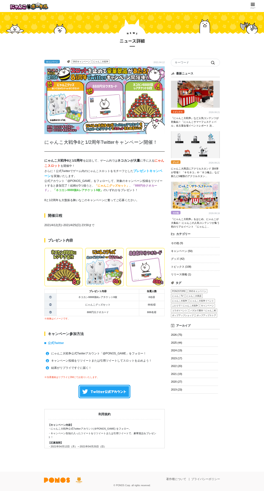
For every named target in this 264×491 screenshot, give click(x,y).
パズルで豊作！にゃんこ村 (203, 310)
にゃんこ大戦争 (100, 61)
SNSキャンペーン (81, 61)
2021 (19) (176, 373)
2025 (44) (176, 342)
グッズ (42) (177, 258)
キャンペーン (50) (182, 251)
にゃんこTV (177, 296)
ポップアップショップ (183, 315)
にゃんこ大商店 (194, 296)
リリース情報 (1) (181, 274)
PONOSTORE (179, 291)
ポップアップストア (206, 315)
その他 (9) (177, 243)
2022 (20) (176, 366)
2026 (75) (176, 334)
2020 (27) (176, 381)
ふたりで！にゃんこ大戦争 (185, 305)
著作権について (176, 479)
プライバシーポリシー (205, 479)
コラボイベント (179, 310)
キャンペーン (207, 305)
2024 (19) (176, 350)
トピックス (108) (181, 266)
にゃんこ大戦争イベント (202, 301)
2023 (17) (176, 358)
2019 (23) (176, 389)
